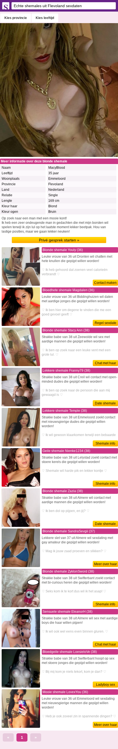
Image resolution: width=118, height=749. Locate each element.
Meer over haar (105, 564)
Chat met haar (105, 363)
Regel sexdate (105, 323)
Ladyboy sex (105, 685)
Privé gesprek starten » (59, 240)
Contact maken (105, 283)
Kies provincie (15, 18)
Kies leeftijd (45, 18)
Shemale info (105, 443)
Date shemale (105, 403)
